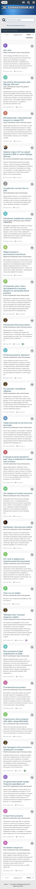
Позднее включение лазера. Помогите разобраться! (16, 783)
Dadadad (6, 357)
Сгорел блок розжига (13, 816)
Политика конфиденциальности (20, 884)
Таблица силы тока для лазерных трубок (14, 616)
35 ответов (21, 446)
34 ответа (17, 604)
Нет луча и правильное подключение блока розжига (16, 560)
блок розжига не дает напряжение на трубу (13, 652)
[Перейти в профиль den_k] (5, 714)
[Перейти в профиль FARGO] (5, 45)
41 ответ (19, 770)
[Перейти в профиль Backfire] (5, 588)
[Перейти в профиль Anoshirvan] (5, 418)
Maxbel (5, 495)
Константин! (7, 159)
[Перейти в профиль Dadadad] (5, 350)
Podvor (5, 295)
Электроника (28, 159)
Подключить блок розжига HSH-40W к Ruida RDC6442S (15, 720)
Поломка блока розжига (14, 687)
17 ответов (20, 837)
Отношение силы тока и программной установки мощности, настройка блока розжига (16, 289)
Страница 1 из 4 (18, 34)
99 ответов (19, 640)
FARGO (5, 52)
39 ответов (18, 177)
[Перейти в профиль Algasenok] (5, 247)
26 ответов (21, 412)
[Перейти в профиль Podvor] (5, 281)
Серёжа (5, 563)
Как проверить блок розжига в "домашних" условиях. (17, 748)
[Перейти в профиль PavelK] (5, 320)
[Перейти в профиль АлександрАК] (5, 214)
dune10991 (6, 786)
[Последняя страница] (33, 34)
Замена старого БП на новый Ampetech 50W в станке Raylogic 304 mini (17, 154)
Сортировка (29, 37)
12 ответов (18, 275)
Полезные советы (25, 122)
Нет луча (7, 50)
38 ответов (19, 482)
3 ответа (19, 107)
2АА (4, 193)
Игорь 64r (6, 529)
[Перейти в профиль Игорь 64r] (5, 522)
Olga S (5, 86)
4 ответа (19, 708)
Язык (6, 884)
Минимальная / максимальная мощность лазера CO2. (17, 119)
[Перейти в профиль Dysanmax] (5, 683)
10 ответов (18, 71)
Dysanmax (6, 689)
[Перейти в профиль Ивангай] (5, 811)
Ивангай (6, 818)
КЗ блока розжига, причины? (16, 355)
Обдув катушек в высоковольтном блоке (14, 253)
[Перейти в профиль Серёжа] (5, 554)
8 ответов (20, 870)
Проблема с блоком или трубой (17, 527)
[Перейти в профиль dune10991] (5, 777)
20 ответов (18, 548)
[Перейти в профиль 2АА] (5, 183)
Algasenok (6, 256)
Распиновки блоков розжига (16, 325)
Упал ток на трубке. (12, 593)
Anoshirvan (6, 427)
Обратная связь (18, 886)
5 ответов (18, 141)
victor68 (5, 464)
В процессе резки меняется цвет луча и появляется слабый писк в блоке (17, 459)
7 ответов (20, 676)
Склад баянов (25, 52)
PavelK (5, 327)
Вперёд (29, 34)
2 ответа (17, 344)
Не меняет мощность (13, 847)
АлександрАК (7, 221)
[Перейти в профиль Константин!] (5, 147)
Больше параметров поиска (16, 25)
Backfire (5, 595)
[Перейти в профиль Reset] (5, 843)
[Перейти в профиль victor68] (5, 452)
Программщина (25, 850)
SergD (5, 122)
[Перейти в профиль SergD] (5, 113)
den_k (5, 723)
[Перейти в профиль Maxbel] (5, 488)
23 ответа (19, 241)
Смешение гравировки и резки (17, 218)
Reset (5, 850)
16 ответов (18, 516)
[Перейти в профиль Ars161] (5, 646)
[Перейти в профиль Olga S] (5, 77)
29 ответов (19, 805)
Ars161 (5, 656)
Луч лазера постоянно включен (17, 493)
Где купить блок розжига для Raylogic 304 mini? (16, 83)
